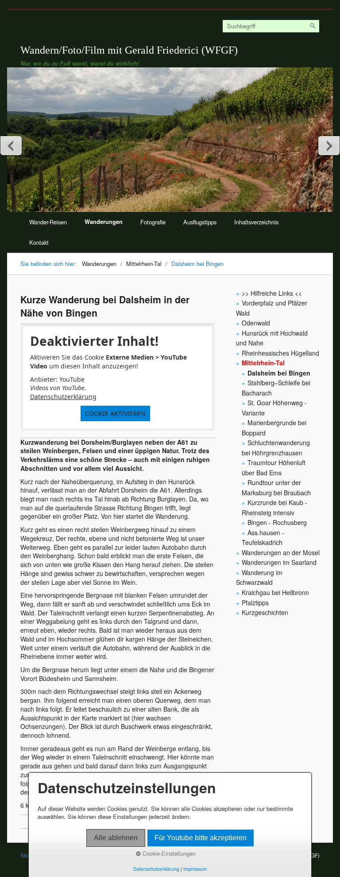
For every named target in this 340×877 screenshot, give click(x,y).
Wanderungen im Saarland (279, 562)
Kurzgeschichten (265, 612)
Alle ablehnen (116, 838)
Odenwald (256, 322)
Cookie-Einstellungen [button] (168, 853)
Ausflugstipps (199, 222)
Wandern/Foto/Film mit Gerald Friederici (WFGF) (129, 50)
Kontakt (39, 242)
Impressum (195, 868)
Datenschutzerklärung (63, 396)
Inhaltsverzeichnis (256, 222)
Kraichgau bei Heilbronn (275, 592)
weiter (328, 145)
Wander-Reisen (48, 222)
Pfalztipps (255, 602)
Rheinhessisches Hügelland (280, 352)
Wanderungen (104, 222)
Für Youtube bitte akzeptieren (201, 838)
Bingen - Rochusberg (277, 522)
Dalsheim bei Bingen (278, 372)
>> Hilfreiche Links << (272, 293)
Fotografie (153, 222)
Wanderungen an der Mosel (281, 552)
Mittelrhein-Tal (263, 362)
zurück (11, 145)
